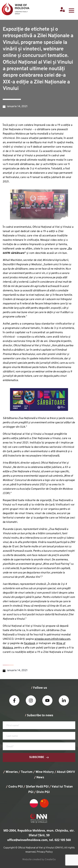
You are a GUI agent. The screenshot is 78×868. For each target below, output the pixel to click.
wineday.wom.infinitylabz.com (52, 639)
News (40, 778)
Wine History (45, 772)
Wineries (12, 772)
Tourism (26, 772)
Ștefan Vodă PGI (37, 787)
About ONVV (66, 772)
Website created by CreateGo (39, 859)
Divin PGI (43, 792)
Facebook (29, 643)
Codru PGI (15, 787)
